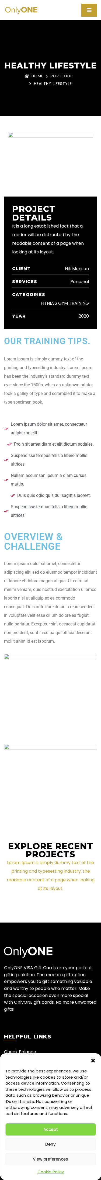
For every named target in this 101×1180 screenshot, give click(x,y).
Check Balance (20, 1052)
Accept (50, 1129)
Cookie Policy (50, 1172)
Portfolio (62, 76)
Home (37, 76)
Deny (50, 1144)
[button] (93, 1060)
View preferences (50, 1159)
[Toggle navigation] (89, 10)
